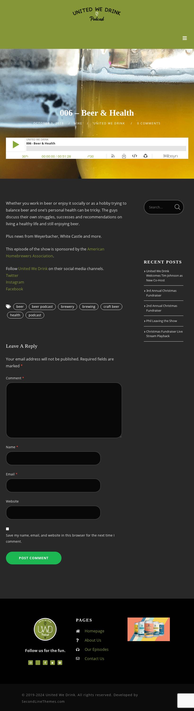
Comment (15, 378)
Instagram (15, 282)
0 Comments (149, 123)
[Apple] (52, 662)
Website (12, 501)
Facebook (14, 289)
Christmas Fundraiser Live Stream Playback (164, 333)
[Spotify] (59, 662)
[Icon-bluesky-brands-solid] (37, 662)
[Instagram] (30, 662)
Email (12, 474)
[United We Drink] (97, 13)
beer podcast (42, 306)
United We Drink (33, 268)
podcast (35, 315)
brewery (67, 306)
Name (12, 447)
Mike (78, 123)
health (15, 315)
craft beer (111, 306)
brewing (88, 306)
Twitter (12, 275)
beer (20, 306)
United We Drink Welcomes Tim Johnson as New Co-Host (164, 275)
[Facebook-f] (45, 662)
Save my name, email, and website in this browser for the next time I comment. (60, 538)
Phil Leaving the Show (161, 321)
